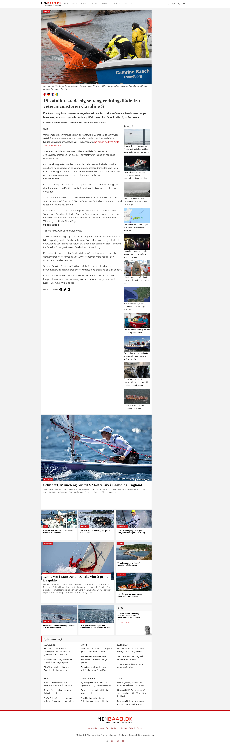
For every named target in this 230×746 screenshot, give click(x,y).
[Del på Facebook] (60, 289)
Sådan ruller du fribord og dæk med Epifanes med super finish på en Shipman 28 (129, 616)
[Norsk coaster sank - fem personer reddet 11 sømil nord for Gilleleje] (137, 189)
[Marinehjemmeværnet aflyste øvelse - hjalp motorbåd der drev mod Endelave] (137, 242)
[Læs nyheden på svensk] (56, 94)
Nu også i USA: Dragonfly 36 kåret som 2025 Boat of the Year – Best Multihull (132, 693)
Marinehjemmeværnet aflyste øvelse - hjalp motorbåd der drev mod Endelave (135, 254)
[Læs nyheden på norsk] (52, 94)
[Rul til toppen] (226, 742)
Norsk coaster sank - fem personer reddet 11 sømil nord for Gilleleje (135, 201)
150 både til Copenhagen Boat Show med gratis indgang (130, 595)
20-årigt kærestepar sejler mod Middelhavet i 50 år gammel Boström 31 (95, 627)
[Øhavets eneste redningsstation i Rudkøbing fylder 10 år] (137, 320)
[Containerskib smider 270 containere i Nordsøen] (137, 396)
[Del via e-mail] (69, 289)
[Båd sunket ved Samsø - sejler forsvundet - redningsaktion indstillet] (137, 215)
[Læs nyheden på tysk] (48, 94)
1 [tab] (96, 83)
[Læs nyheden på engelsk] (44, 94)
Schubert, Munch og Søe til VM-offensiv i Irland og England (92, 485)
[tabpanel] (96, 50)
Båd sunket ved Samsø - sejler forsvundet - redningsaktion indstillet (136, 228)
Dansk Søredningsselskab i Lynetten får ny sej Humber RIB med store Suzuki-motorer (136, 382)
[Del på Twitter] (64, 289)
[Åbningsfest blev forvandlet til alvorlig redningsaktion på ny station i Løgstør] (137, 344)
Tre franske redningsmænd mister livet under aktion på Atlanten (134, 306)
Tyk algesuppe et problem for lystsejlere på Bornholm (129, 564)
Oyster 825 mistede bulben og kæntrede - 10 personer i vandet (59, 626)
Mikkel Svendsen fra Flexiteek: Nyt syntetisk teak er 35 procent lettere (136, 280)
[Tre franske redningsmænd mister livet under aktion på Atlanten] (137, 294)
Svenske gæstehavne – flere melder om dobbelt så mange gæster (94, 659)
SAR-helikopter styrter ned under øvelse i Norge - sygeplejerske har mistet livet (135, 175)
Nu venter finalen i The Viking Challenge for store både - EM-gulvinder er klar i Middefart (57, 651)
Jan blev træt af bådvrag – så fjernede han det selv (95, 532)
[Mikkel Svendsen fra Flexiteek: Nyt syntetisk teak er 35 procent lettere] (137, 268)
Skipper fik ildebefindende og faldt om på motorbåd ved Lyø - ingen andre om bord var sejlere (136, 149)
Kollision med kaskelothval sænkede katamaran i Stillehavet (57, 532)
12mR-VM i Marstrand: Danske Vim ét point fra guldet (75, 578)
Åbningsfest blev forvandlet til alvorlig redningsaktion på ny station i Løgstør (136, 356)
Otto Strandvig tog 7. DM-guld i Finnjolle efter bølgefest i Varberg (131, 532)
